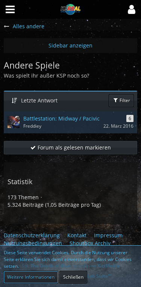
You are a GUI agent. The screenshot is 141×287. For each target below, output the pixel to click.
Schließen (73, 277)
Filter (124, 100)
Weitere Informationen (31, 277)
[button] (131, 9)
